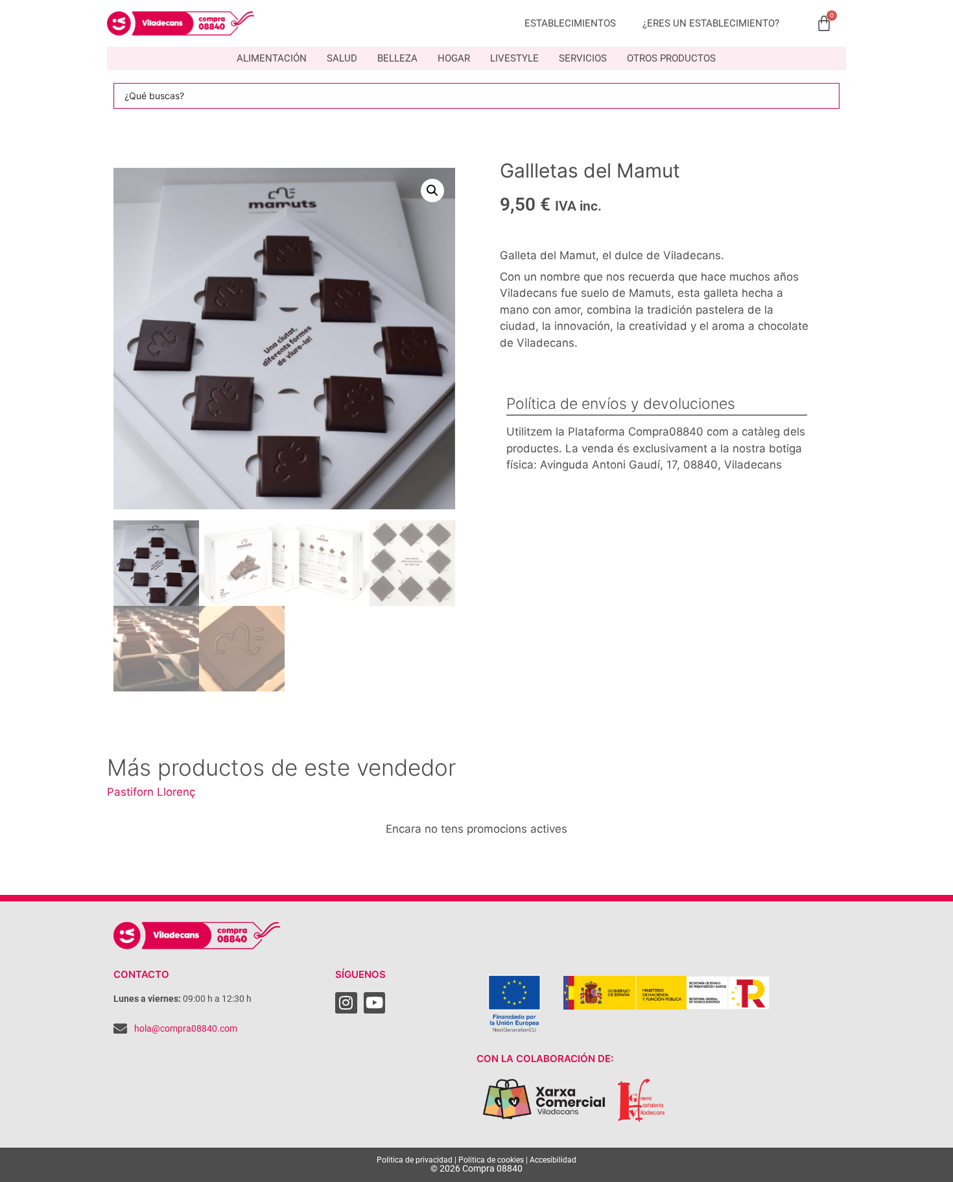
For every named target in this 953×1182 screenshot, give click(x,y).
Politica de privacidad (415, 1160)
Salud (342, 58)
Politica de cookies (491, 1160)
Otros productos (671, 58)
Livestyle (514, 58)
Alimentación (272, 58)
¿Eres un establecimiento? (710, 23)
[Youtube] (375, 1003)
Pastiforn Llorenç (151, 791)
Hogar (454, 58)
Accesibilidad (553, 1160)
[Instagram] (346, 1003)
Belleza (397, 58)
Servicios (583, 58)
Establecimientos (570, 23)
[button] (432, 190)
